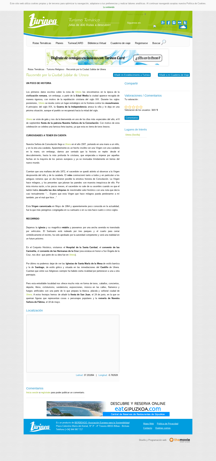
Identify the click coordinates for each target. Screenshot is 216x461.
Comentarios (132, 117)
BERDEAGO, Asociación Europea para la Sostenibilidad (102, 422)
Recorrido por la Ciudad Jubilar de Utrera (86, 69)
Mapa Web (148, 423)
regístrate (45, 392)
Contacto (147, 428)
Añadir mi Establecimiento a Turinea (132, 75)
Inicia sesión (32, 392)
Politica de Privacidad (167, 423)
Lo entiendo (108, 7)
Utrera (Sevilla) (132, 134)
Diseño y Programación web (152, 440)
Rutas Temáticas (36, 69)
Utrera (78, 92)
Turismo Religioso (55, 69)
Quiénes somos (163, 428)
